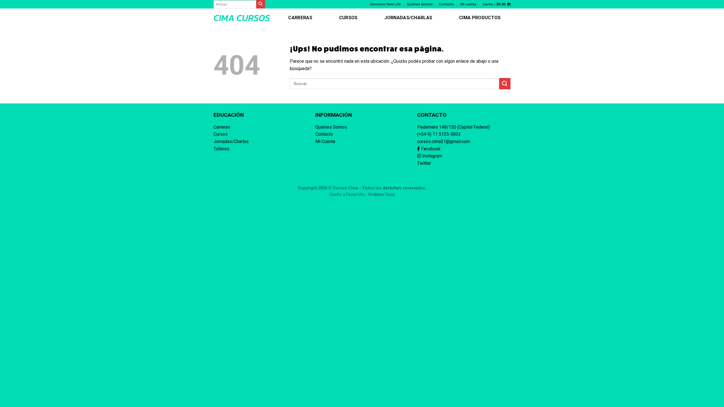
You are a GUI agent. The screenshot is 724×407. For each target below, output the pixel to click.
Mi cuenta (468, 4)
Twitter (424, 163)
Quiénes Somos (420, 4)
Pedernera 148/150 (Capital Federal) (453, 127)
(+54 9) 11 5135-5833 (439, 134)
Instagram (431, 156)
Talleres (221, 148)
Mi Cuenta (325, 141)
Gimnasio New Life (385, 4)
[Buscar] (260, 4)
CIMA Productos (480, 17)
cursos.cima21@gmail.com (443, 141)
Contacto (446, 4)
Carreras (300, 17)
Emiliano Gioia (382, 194)
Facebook (430, 148)
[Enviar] (504, 83)
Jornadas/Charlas (408, 17)
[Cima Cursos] (242, 18)
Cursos (348, 17)
